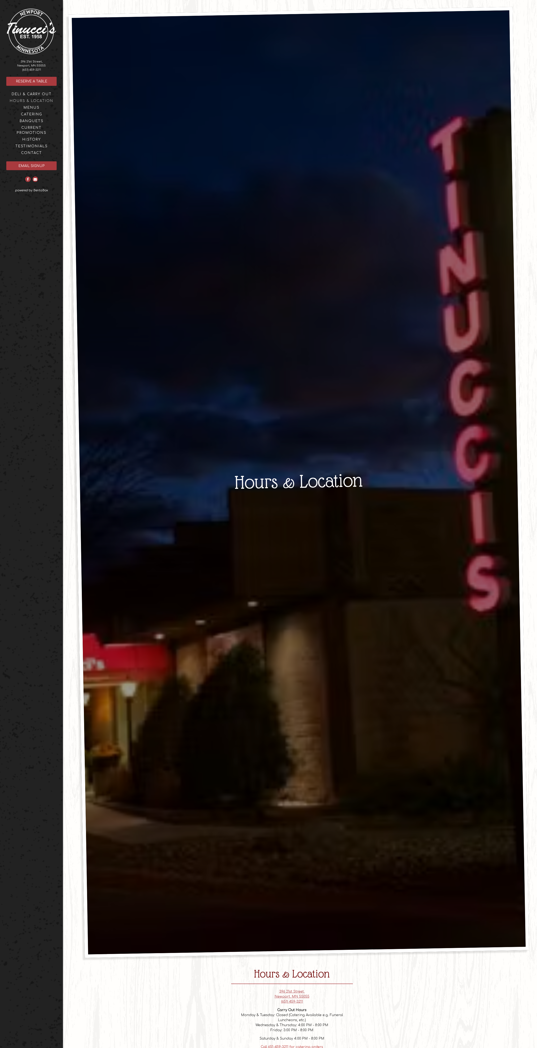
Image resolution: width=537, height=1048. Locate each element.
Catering (31, 114)
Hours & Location (31, 101)
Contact (31, 153)
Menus (31, 108)
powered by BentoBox (39, 190)
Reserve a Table (31, 81)
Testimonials (31, 146)
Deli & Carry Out (32, 94)
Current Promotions (31, 130)
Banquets (31, 121)
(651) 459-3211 (31, 69)
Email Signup (37, 166)
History (31, 139)
